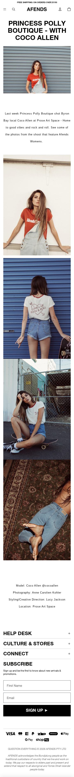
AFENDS (51, 749)
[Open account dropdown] (60, 9)
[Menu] (4, 9)
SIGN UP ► (37, 710)
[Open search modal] (13, 9)
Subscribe (17, 664)
